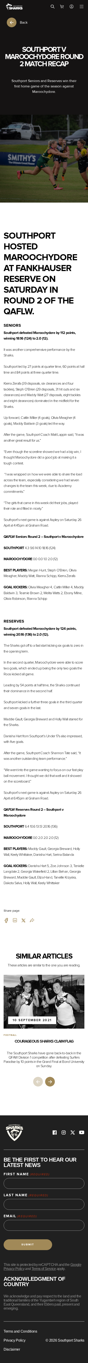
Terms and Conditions (20, 1331)
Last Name (26, 1195)
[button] (50, 1082)
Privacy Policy (14, 1340)
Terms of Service (44, 1269)
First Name (26, 1174)
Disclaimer (12, 1349)
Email (20, 1216)
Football (10, 1035)
